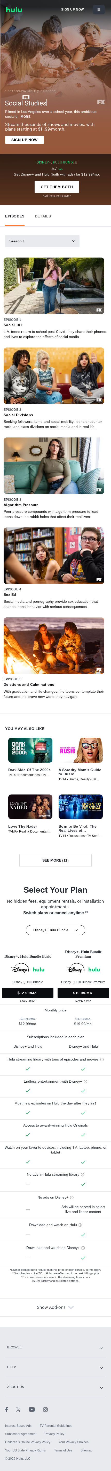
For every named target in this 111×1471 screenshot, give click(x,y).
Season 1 (17, 241)
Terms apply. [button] (93, 1270)
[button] (15, 215)
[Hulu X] (22, 1409)
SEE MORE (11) (55, 860)
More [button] (25, 116)
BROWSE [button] (14, 1347)
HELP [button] (11, 1367)
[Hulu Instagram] (45, 1409)
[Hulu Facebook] (10, 1409)
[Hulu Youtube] (36, 1409)
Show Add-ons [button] (51, 1307)
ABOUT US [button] (15, 1387)
